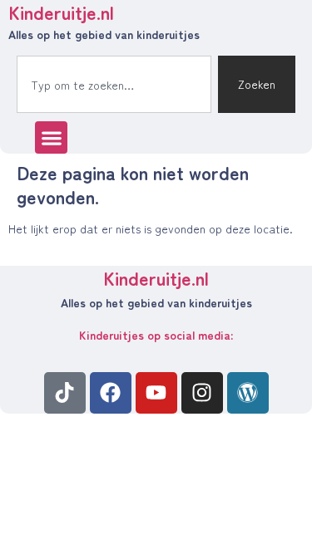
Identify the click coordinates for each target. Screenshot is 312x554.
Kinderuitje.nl (156, 277)
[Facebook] (110, 393)
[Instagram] (202, 393)
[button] (51, 137)
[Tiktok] (65, 393)
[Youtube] (156, 393)
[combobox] (114, 84)
